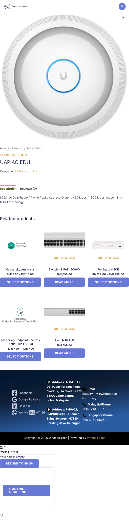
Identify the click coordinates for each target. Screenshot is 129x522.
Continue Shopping (18, 490)
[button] (123, 19)
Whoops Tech (96, 437)
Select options (20, 282)
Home (3, 148)
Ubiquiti (21, 154)
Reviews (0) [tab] (28, 188)
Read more (64, 282)
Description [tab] (8, 188)
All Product (17, 148)
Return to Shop (19, 463)
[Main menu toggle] (122, 6)
